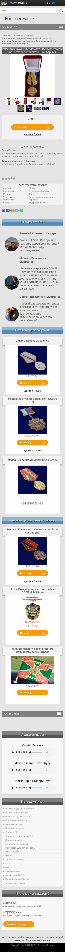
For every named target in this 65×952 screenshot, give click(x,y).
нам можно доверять (33, 937)
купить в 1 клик (32, 134)
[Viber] (3, 210)
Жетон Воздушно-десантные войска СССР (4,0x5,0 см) (32, 591)
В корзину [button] (20, 127)
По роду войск (32, 801)
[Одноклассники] (12, 210)
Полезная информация (38, 940)
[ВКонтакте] (8, 210)
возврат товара (54, 937)
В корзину (25, 383)
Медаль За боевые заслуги (32, 340)
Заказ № (10, 903)
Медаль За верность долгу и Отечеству (32, 460)
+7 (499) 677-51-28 (18, 3)
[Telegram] (17, 210)
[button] (61, 10)
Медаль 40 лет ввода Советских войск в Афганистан (32, 531)
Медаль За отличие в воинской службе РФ (32, 400)
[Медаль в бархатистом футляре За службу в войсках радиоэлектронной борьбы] (32, 76)
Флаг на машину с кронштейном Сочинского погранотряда (32, 650)
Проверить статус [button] (16, 924)
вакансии (19, 940)
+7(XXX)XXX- (13, 912)
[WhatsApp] (21, 210)
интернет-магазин (11, 937)
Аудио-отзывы (32, 734)
